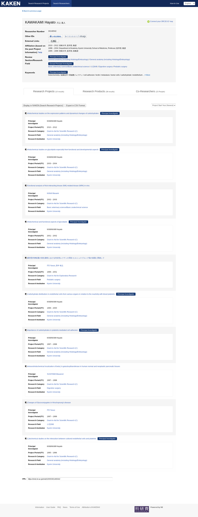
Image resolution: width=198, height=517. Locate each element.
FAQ (59, 507)
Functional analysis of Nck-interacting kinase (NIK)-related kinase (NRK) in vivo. (58, 186)
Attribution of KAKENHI (91, 507)
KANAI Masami (53, 193)
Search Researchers (61, 3)
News (65, 507)
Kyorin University (53, 139)
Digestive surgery (105, 67)
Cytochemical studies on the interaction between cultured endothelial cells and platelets (61, 439)
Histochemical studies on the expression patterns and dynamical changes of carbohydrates (63, 113)
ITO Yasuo (51, 266)
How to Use (174, 3)
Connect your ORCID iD (159, 21)
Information (39, 507)
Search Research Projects (38, 3)
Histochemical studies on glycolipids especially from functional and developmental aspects (62, 150)
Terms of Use (75, 507)
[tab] (49, 91)
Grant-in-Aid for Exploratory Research (62, 276)
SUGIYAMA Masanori (55, 374)
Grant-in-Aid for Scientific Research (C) (62, 131)
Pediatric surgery (120, 67)
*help (171, 21)
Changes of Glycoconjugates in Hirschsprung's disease (49, 403)
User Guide (50, 507)
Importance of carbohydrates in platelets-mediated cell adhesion (52, 330)
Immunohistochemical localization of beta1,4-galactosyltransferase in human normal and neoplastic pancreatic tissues (73, 366)
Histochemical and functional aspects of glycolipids (47, 222)
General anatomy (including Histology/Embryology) (68, 60)
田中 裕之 (59, 266)
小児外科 (93, 67)
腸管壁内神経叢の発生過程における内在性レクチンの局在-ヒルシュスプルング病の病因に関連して (65, 258)
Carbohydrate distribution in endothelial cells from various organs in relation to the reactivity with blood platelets (71, 294)
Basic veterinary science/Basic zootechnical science (68, 67)
